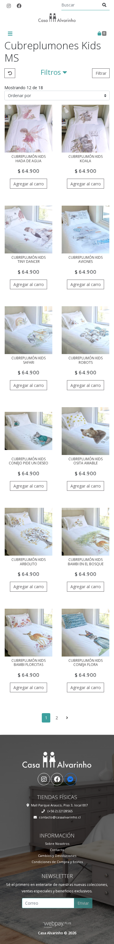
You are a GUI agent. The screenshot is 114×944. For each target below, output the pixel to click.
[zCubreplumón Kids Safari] (28, 330)
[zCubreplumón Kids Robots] (85, 330)
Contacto (57, 849)
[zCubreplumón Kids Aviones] (85, 229)
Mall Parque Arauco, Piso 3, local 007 (59, 805)
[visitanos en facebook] (19, 6)
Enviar (83, 903)
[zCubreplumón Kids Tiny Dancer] (28, 229)
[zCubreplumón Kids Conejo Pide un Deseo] (28, 431)
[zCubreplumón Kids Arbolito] (28, 532)
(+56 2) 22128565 (59, 811)
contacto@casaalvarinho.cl (60, 817)
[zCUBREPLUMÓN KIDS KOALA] (85, 129)
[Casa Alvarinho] (57, 20)
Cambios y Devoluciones (57, 855)
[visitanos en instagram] (8, 6)
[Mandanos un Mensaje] (70, 779)
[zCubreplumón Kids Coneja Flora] (85, 633)
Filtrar (101, 73)
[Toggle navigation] (9, 34)
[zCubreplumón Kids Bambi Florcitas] (28, 633)
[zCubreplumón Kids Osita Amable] (85, 431)
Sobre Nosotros (57, 843)
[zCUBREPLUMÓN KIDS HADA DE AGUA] (28, 129)
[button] (53, 73)
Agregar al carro (28, 184)
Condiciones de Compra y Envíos (57, 862)
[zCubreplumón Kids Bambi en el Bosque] (85, 532)
